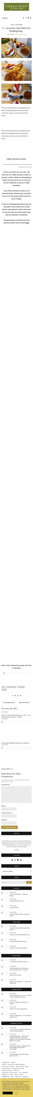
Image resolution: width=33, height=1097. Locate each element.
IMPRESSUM (5, 1076)
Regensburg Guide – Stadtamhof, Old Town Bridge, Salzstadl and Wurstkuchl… (20, 1047)
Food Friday (18, 24)
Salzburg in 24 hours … (16, 975)
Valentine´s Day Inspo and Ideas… (19, 948)
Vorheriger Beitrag (8, 702)
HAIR (15, 1074)
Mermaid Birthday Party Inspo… (19, 941)
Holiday (4, 689)
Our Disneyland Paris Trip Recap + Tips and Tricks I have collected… (19, 969)
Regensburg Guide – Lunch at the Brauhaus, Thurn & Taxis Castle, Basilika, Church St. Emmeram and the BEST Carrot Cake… (20, 1038)
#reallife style (5, 1062)
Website (4, 820)
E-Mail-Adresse (7, 813)
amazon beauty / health (22, 1066)
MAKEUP (25, 1076)
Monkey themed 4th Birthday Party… (20, 934)
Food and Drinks (11, 687)
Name (3, 806)
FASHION (4, 1074)
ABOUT (13, 1062)
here (27, 223)
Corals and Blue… (14, 907)
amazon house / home (18, 1068)
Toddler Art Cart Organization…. (19, 1009)
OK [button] (16, 1093)
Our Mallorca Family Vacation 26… (19, 961)
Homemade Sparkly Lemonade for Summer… (15, 743)
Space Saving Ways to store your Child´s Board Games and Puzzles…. (20, 996)
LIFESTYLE (18, 1076)
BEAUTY (16, 1070)
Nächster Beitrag (24, 702)
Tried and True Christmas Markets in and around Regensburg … (20, 1030)
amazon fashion (6, 1068)
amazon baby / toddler (8, 1066)
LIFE (12, 1076)
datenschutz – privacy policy (10, 1072)
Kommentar (5, 784)
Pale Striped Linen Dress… (17, 901)
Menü (6, 18)
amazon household (7, 1070)
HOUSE (21, 1074)
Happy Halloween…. (7, 769)
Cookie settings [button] (8, 1093)
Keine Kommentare (20, 34)
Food (12, 24)
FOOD (11, 1074)
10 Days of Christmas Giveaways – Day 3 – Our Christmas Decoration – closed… (16, 716)
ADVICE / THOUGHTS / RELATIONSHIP (13, 1064)
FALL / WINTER (23, 1072)
